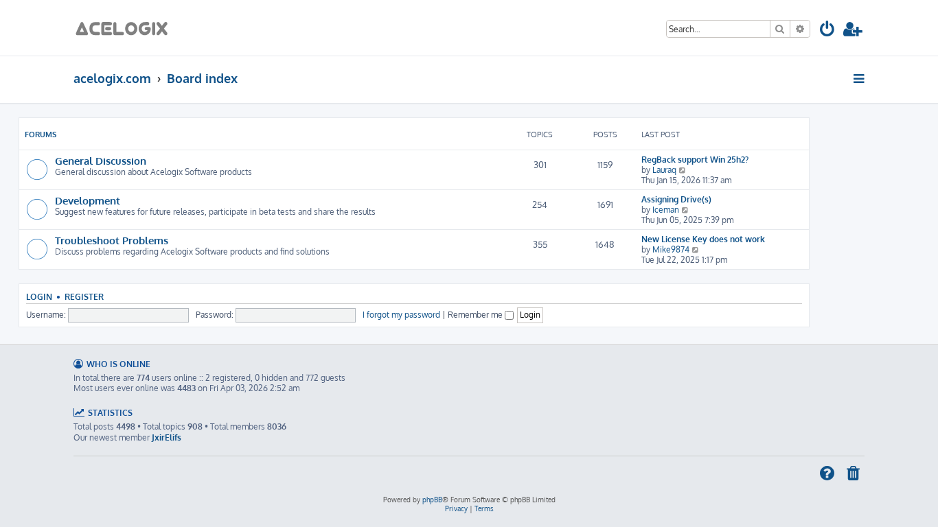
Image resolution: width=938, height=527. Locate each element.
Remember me (476, 314)
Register (84, 297)
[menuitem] (827, 31)
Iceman (665, 209)
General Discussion (100, 160)
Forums (40, 134)
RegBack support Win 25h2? (694, 159)
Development (87, 200)
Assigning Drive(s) (676, 199)
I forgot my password (401, 314)
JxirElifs (166, 437)
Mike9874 (670, 249)
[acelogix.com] (126, 28)
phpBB (432, 499)
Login (39, 297)
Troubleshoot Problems (111, 240)
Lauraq (664, 170)
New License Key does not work (703, 239)
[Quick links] (860, 78)
